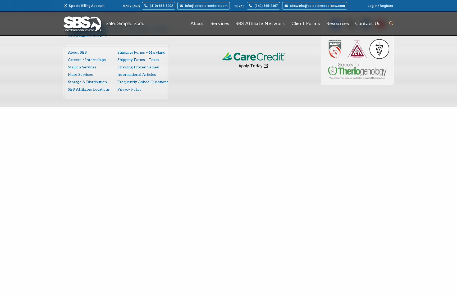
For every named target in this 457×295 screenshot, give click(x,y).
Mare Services (80, 74)
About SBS (77, 52)
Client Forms (305, 23)
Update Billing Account (86, 6)
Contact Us (367, 23)
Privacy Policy (129, 89)
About (197, 23)
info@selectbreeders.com (206, 6)
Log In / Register (380, 6)
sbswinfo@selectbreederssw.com (317, 6)
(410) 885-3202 (161, 6)
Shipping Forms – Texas (138, 60)
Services (220, 23)
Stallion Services (82, 67)
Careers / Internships (87, 60)
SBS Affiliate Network (260, 23)
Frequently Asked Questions (142, 82)
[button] (391, 23)
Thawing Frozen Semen (138, 67)
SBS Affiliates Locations (89, 89)
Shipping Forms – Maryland (141, 52)
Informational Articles (136, 74)
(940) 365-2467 (266, 6)
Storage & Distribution (87, 82)
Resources (337, 23)
